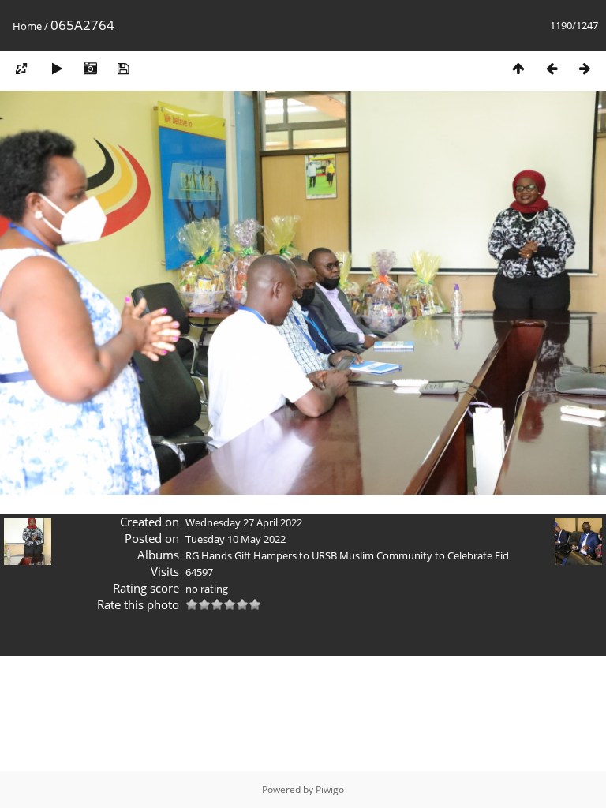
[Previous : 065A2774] (551, 68)
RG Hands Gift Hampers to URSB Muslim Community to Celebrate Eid (347, 555)
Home (27, 26)
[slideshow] (56, 68)
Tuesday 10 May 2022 (235, 539)
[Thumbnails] (518, 68)
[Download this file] (123, 68)
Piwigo (330, 789)
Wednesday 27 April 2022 (243, 522)
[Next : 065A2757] (584, 68)
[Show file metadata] (90, 68)
